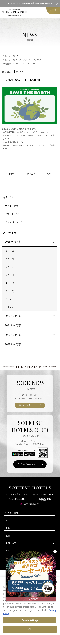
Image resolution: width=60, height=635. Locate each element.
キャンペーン (14, 222)
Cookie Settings (30, 620)
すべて (11, 206)
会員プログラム (28, 464)
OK (30, 629)
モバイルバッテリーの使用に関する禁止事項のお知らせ (30, 3)
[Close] (56, 582)
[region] (30, 606)
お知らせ (12, 214)
